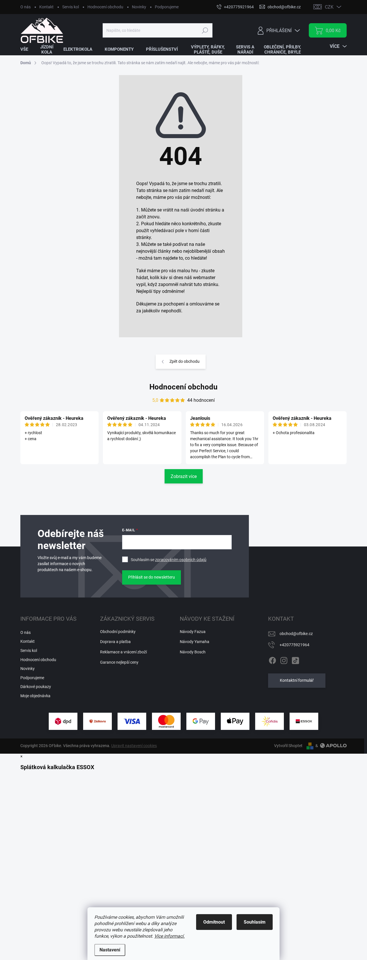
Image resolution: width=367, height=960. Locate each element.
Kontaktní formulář (297, 680)
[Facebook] (272, 659)
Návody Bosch (193, 652)
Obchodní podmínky (118, 631)
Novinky (139, 7)
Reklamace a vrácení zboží (123, 652)
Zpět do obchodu (184, 361)
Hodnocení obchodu (105, 7)
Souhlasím (255, 922)
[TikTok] (295, 659)
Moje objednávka (35, 695)
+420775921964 (294, 644)
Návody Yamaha (194, 641)
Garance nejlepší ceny (119, 662)
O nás (25, 7)
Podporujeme (167, 7)
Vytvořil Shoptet (288, 745)
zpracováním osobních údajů (180, 559)
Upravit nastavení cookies (134, 745)
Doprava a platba (115, 641)
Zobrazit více (184, 476)
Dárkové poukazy (35, 686)
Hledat (205, 30)
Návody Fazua (193, 631)
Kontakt (46, 7)
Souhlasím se (168, 559)
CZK (329, 7)
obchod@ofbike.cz (296, 633)
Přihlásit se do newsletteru (151, 577)
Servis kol (70, 7)
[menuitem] (27, 49)
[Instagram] (284, 659)
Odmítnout (214, 922)
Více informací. (169, 936)
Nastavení (109, 950)
